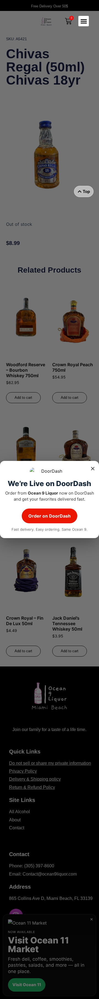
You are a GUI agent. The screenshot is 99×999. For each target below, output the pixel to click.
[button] (83, 21)
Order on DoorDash (49, 516)
